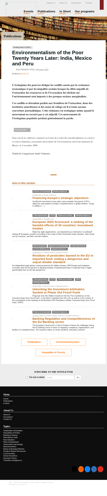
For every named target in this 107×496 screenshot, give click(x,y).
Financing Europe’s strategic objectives (60, 198)
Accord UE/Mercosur (41, 249)
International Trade (10, 437)
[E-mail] (74, 469)
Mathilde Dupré (49, 219)
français (23, 74)
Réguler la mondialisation (58, 246)
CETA (52, 215)
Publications (12, 36)
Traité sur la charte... (65, 215)
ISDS (78, 279)
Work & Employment (11, 442)
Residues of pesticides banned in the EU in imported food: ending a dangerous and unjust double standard (62, 259)
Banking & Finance (10, 435)
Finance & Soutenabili (41, 191)
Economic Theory (10, 458)
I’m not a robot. (37, 377)
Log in (18, 484)
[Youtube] (100, 469)
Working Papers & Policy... (22, 47)
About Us (63, 3)
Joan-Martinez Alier (25, 69)
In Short (6, 403)
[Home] (21, 8)
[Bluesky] (87, 469)
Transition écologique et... (13, 460)
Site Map (11, 484)
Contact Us (7, 419)
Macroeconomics (9, 446)
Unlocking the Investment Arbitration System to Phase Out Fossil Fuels (58, 291)
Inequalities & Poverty (53, 352)
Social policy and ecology (13, 444)
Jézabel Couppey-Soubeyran (55, 315)
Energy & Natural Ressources (14, 451)
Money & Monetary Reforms (13, 449)
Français (88, 3)
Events (5, 399)
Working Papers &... (60, 191)
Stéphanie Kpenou (62, 252)
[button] (102, 5)
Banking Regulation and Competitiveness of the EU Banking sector (63, 320)
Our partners (76, 3)
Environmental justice (67, 342)
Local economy (9, 453)
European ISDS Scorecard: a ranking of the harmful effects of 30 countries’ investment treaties (62, 225)
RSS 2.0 (24, 484)
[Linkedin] (94, 469)
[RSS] (81, 469)
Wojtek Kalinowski (50, 195)
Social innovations (10, 456)
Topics (6, 426)
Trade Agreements (40, 215)
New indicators (9, 440)
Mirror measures (39, 246)
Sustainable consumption (13, 430)
